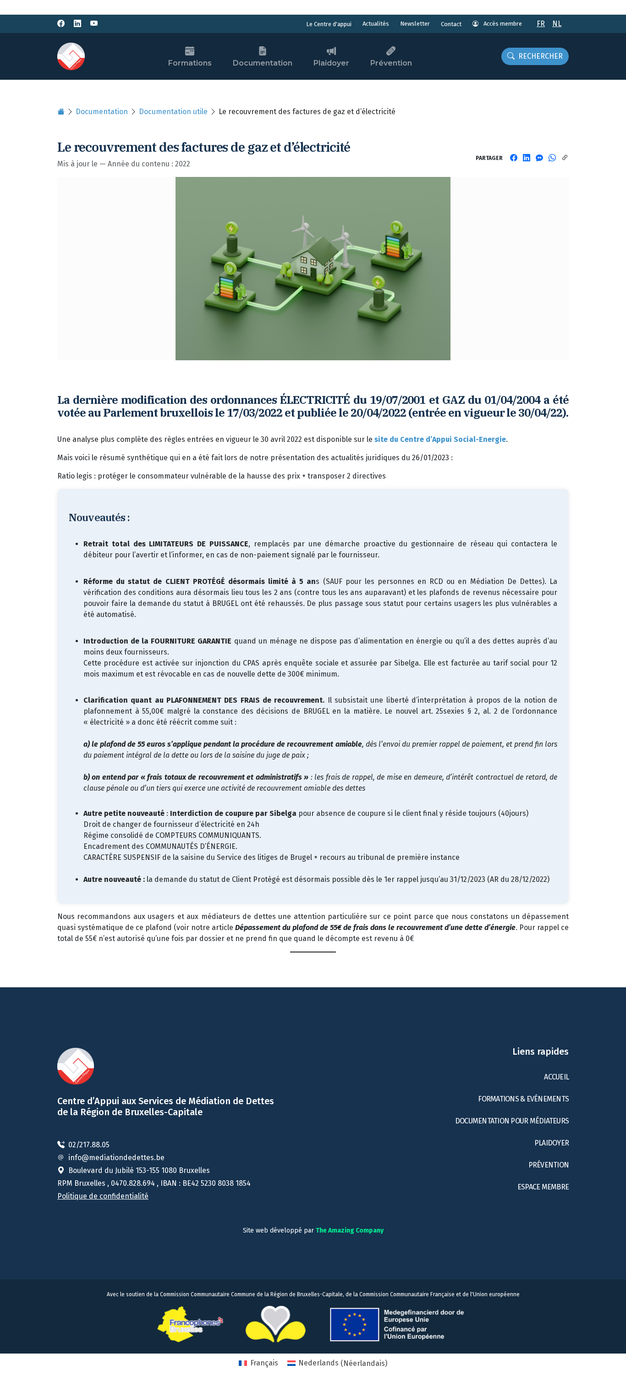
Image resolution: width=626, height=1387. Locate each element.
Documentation (262, 63)
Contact (451, 24)
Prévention (391, 63)
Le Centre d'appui (328, 24)
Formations (190, 63)
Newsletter (415, 23)
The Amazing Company (350, 1230)
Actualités (375, 23)
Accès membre (502, 23)
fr (541, 23)
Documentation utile (173, 111)
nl (556, 23)
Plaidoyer (331, 63)
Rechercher (540, 56)
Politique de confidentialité (102, 1196)
